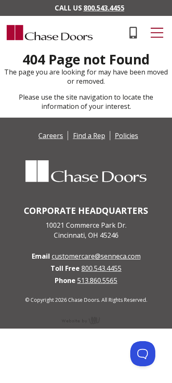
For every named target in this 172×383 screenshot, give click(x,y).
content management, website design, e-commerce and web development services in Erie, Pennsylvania (86, 320)
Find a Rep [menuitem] (89, 135)
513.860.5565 (97, 280)
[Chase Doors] (46, 46)
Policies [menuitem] (126, 135)
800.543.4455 (103, 8)
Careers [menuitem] (50, 135)
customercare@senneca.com (96, 256)
